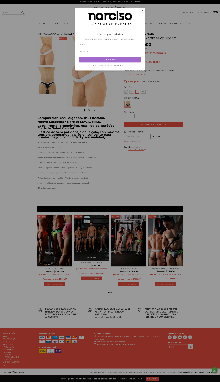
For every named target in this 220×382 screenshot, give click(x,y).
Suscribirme (110, 59)
